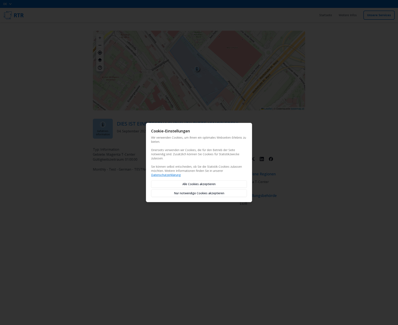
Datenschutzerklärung (166, 175)
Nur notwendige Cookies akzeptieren (199, 193)
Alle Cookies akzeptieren (199, 184)
